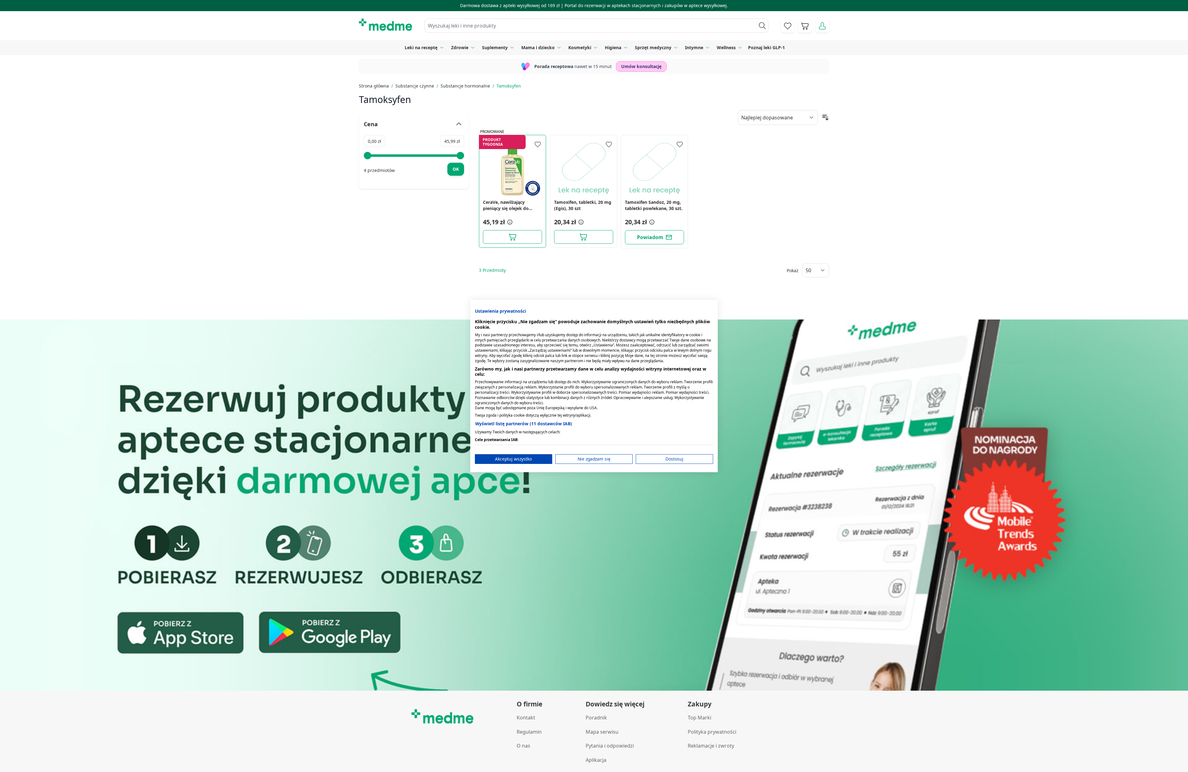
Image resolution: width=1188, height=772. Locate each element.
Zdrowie (459, 47)
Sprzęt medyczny (653, 47)
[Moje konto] (822, 26)
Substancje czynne (414, 86)
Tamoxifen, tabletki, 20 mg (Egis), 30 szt (582, 205)
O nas (523, 745)
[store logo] (385, 25)
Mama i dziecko (538, 47)
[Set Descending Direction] (825, 117)
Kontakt (526, 717)
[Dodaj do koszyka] (512, 237)
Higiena (613, 47)
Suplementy (495, 47)
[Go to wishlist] (787, 26)
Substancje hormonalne (465, 86)
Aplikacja (596, 760)
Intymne (694, 47)
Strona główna (374, 86)
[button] (509, 222)
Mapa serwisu (602, 731)
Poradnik (596, 717)
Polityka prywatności (712, 731)
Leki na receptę (421, 47)
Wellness (726, 47)
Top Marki (699, 717)
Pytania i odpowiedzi (610, 745)
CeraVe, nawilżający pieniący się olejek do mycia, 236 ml (506, 205)
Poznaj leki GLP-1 (766, 47)
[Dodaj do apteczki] (538, 144)
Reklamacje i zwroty (711, 745)
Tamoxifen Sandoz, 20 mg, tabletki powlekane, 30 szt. (653, 205)
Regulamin (529, 731)
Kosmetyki (579, 47)
